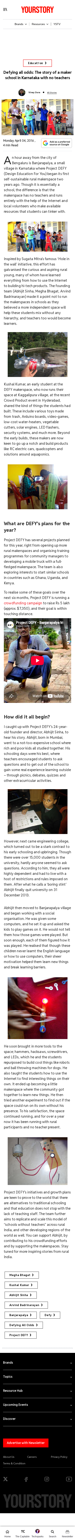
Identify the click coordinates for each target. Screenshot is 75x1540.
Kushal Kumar (19, 1285)
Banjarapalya (18, 1315)
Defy (48, 1315)
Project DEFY (18, 1335)
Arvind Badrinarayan (24, 1305)
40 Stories (52, 92)
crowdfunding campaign (23, 603)
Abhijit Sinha (18, 1295)
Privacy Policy (59, 1457)
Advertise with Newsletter (26, 1443)
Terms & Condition (14, 1463)
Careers (32, 1457)
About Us (8, 1457)
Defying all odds (21, 1325)
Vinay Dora (34, 92)
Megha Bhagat (19, 1275)
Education (35, 63)
